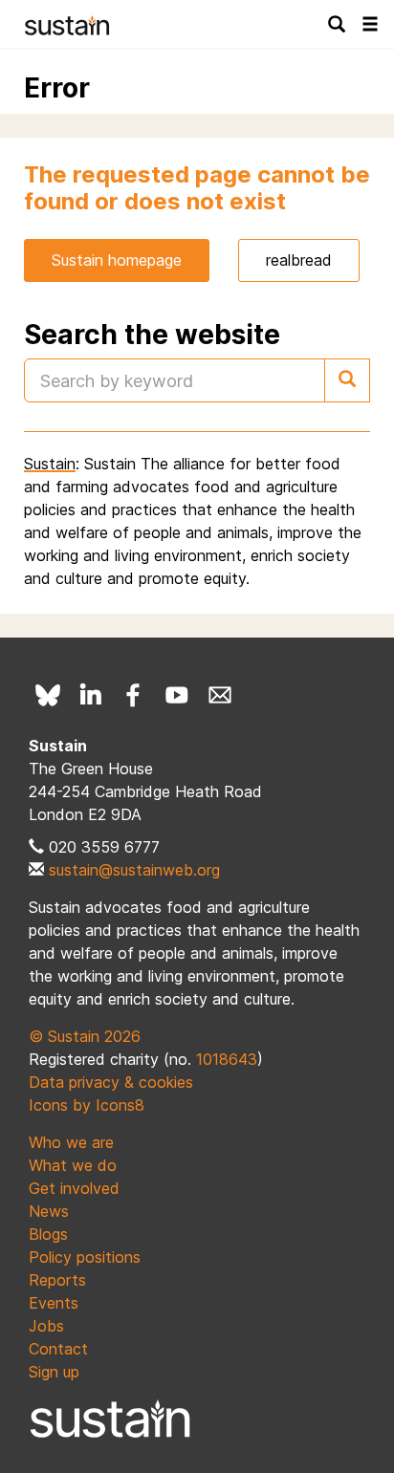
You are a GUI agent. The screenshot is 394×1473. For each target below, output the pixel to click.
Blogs (48, 1234)
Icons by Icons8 (86, 1105)
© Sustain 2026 (85, 1036)
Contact (58, 1348)
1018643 (226, 1059)
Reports (57, 1279)
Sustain (50, 463)
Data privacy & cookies (111, 1082)
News (49, 1211)
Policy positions (85, 1257)
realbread (299, 260)
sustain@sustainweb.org (134, 869)
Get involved (74, 1188)
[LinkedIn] (91, 695)
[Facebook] (134, 695)
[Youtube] (177, 695)
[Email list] (220, 695)
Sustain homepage (117, 260)
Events (53, 1302)
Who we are (71, 1142)
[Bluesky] (48, 695)
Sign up (54, 1371)
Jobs (46, 1325)
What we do (73, 1165)
